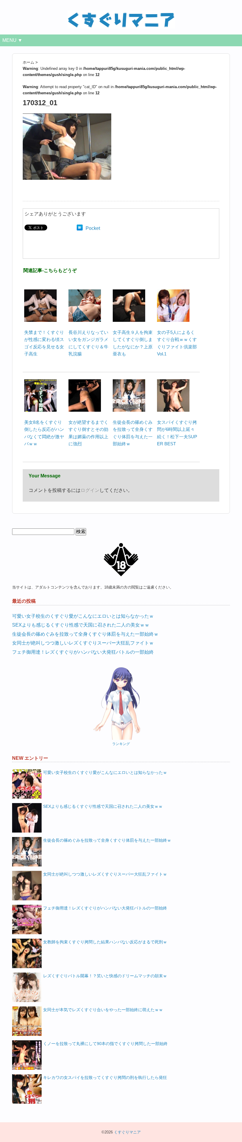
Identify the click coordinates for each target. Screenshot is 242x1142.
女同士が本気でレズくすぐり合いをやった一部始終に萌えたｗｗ (103, 1009)
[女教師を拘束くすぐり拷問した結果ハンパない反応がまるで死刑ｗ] (27, 953)
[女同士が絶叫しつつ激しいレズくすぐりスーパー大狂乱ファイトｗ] (27, 885)
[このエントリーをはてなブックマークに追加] (80, 228)
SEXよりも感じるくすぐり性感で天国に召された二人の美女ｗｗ (80, 624)
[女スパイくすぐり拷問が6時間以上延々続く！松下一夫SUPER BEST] (173, 382)
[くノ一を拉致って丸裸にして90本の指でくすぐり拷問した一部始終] (27, 1055)
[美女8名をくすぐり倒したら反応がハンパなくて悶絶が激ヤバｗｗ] (40, 382)
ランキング (121, 744)
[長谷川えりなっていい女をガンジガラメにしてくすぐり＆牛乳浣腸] (84, 292)
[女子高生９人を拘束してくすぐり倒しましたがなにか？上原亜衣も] (129, 292)
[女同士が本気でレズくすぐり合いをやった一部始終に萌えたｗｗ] (27, 1021)
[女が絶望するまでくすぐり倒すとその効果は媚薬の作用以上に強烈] (84, 382)
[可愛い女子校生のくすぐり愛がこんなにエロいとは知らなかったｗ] (27, 784)
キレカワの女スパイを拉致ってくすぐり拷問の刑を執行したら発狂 (105, 1077)
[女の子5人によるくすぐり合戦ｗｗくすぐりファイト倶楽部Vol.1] (173, 292)
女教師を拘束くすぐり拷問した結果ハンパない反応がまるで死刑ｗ (105, 942)
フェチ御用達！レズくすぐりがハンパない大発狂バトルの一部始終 (83, 652)
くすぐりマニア (127, 1132)
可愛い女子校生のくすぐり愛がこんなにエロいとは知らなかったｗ (83, 616)
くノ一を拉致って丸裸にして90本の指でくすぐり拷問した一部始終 (105, 1043)
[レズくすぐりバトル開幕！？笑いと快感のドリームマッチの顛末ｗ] (27, 987)
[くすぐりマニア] (121, 14)
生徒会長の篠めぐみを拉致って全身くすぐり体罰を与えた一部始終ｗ (85, 634)
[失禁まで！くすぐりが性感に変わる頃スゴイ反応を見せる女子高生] (40, 292)
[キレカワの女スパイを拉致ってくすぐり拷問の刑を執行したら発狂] (27, 1089)
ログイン (90, 490)
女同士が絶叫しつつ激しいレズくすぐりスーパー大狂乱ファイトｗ (83, 642)
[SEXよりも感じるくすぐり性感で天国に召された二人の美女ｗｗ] (27, 818)
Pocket (93, 228)
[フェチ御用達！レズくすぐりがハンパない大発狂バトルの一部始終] (27, 919)
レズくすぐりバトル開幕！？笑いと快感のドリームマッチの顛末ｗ (105, 975)
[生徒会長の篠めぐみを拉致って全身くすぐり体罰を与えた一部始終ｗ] (129, 382)
